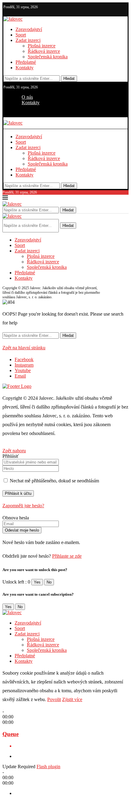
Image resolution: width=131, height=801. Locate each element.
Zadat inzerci (28, 40)
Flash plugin (48, 766)
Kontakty (25, 67)
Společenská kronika (48, 56)
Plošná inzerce (41, 45)
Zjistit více (72, 699)
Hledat (69, 78)
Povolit (54, 699)
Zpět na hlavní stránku (23, 347)
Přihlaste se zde (67, 556)
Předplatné (26, 62)
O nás (27, 97)
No (49, 582)
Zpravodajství (29, 29)
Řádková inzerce (44, 51)
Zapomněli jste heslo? (23, 505)
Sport (21, 34)
